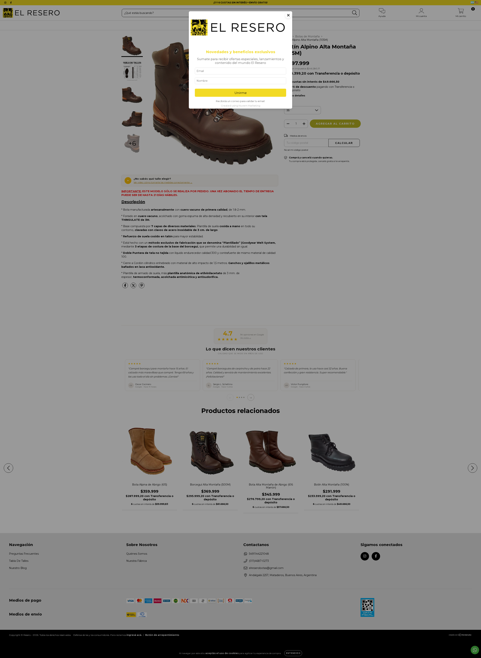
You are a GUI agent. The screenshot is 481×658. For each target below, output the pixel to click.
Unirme (240, 93)
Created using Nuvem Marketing (240, 105)
